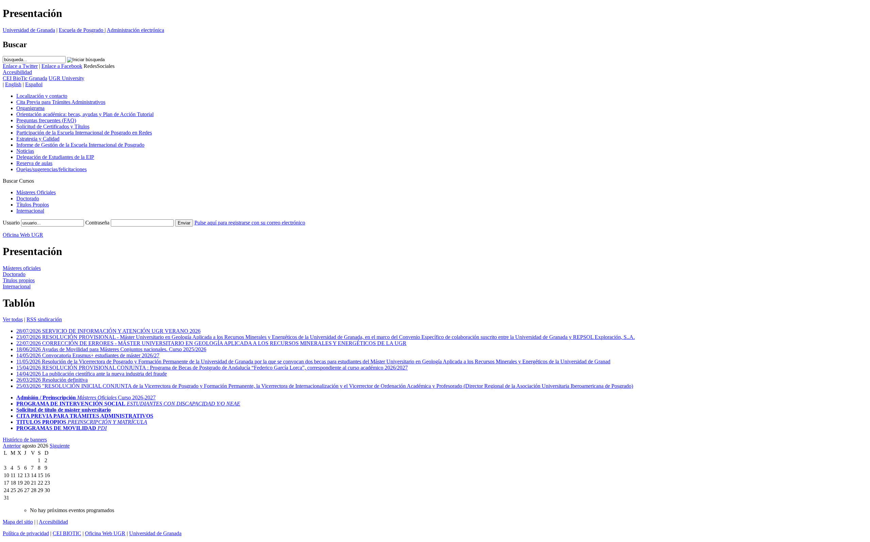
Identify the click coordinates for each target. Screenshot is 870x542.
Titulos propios (19, 280)
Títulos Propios (32, 204)
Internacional (30, 211)
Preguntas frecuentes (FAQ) (46, 120)
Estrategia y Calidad (37, 139)
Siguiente (60, 446)
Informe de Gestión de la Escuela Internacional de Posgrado (80, 145)
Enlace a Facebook (61, 66)
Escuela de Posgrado (82, 30)
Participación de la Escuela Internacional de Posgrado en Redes (84, 133)
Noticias (25, 151)
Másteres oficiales (22, 268)
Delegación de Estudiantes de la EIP (55, 157)
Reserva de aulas (34, 163)
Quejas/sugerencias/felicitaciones (51, 169)
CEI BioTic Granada (25, 78)
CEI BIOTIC (67, 533)
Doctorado (27, 198)
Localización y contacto (41, 96)
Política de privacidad (26, 533)
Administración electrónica (135, 30)
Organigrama (30, 108)
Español (33, 84)
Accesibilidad (53, 522)
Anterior (12, 446)
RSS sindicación (44, 319)
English (13, 84)
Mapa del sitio (18, 522)
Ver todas (13, 319)
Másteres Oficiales (36, 192)
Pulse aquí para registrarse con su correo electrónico (249, 222)
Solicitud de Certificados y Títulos (52, 126)
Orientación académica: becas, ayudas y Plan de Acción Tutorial (85, 114)
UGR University (66, 78)
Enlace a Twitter (20, 66)
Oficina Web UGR (23, 235)
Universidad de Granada (29, 30)
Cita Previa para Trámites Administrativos (60, 102)
